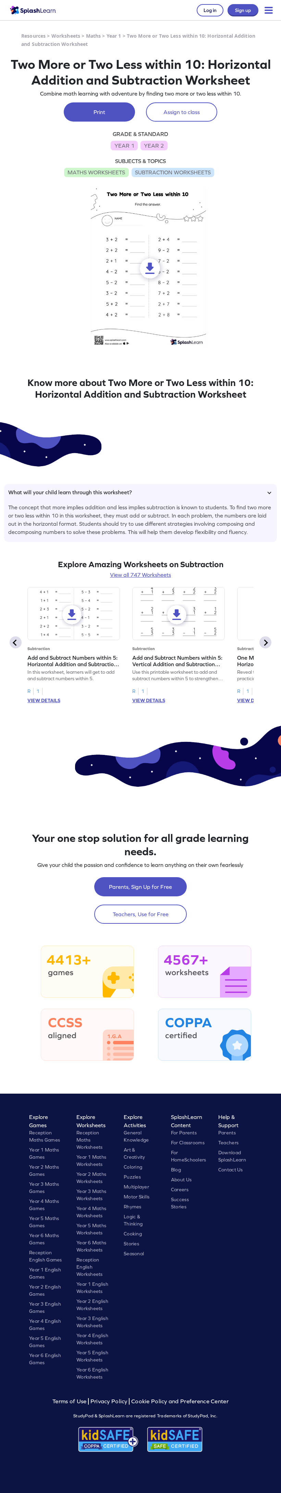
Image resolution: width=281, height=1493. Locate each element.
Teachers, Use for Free (141, 914)
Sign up (243, 10)
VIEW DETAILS (43, 700)
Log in (210, 10)
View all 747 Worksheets (140, 575)
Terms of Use (70, 1401)
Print (99, 112)
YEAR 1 (124, 145)
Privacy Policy (108, 1401)
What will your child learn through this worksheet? (70, 492)
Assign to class (181, 112)
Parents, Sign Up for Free (140, 887)
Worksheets (65, 36)
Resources (33, 36)
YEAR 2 (154, 145)
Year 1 (114, 36)
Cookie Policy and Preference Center (180, 1401)
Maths (93, 36)
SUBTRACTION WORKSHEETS (173, 172)
